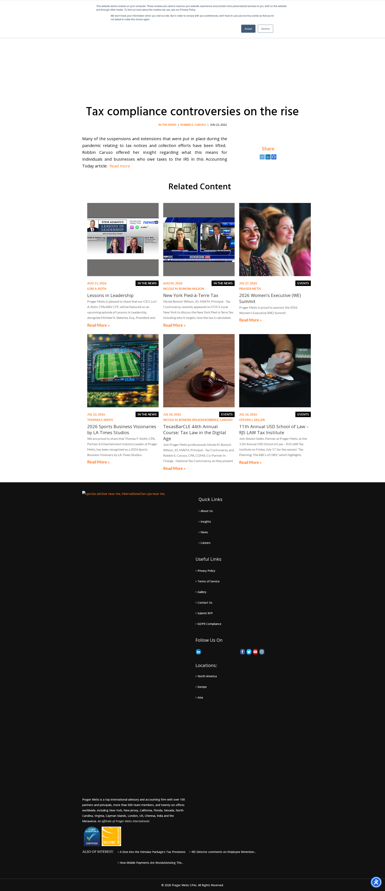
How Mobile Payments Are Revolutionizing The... (151, 863)
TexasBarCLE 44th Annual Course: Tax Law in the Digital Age (194, 432)
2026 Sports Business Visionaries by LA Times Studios (121, 429)
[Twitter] (262, 156)
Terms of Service (209, 581)
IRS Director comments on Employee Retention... (223, 852)
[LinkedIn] (198, 652)
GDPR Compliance (209, 624)
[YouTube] (255, 652)
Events (303, 283)
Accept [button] (248, 28)
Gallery (202, 592)
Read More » (98, 325)
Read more (119, 166)
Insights (206, 521)
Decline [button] (265, 28)
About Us (207, 511)
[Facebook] (273, 156)
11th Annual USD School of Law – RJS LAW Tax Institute (274, 429)
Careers (206, 543)
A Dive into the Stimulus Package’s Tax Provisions (152, 852)
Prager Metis (250, 288)
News (204, 532)
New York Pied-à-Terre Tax (190, 295)
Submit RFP (205, 613)
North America (207, 676)
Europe (202, 687)
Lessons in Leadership (110, 295)
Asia (200, 697)
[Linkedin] (268, 156)
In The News (167, 124)
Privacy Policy (206, 571)
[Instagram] (261, 652)
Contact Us (205, 602)
